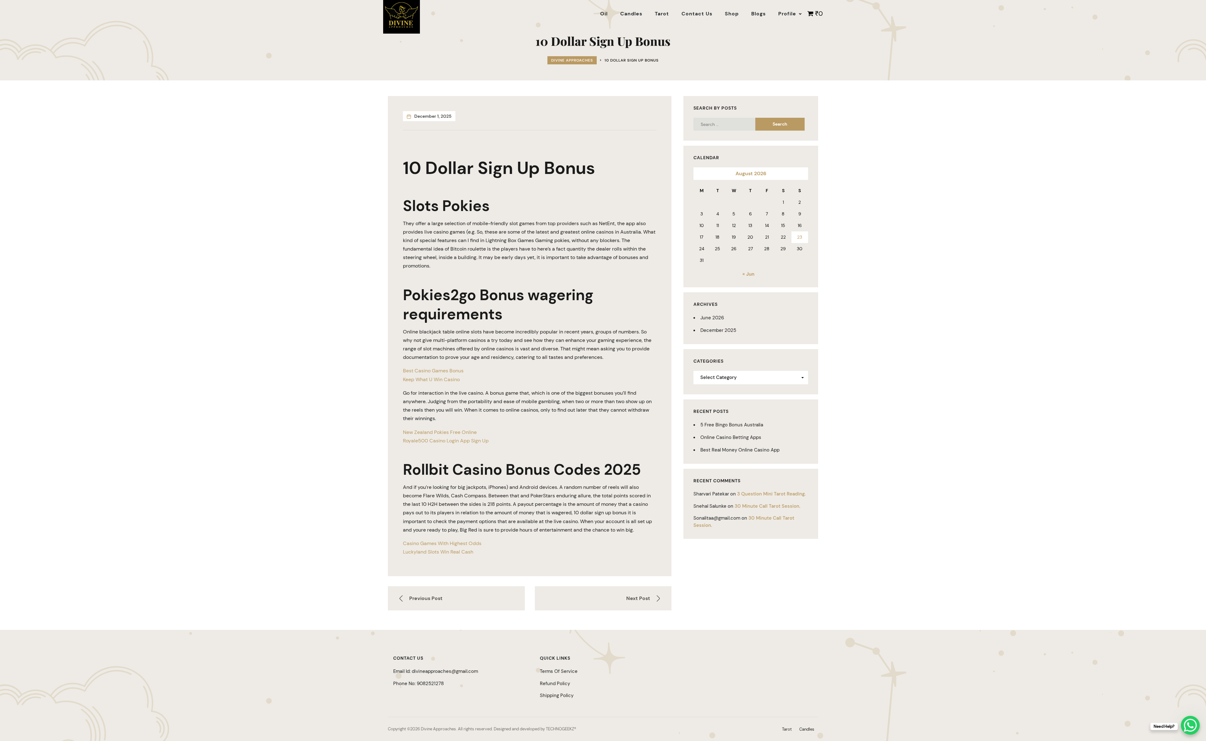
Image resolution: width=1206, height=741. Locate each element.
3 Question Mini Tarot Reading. (771, 494)
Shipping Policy (556, 695)
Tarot (787, 729)
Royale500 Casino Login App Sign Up (446, 440)
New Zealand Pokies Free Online (440, 432)
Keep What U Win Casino (431, 379)
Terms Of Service (559, 671)
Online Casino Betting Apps (730, 437)
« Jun (748, 274)
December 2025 (718, 330)
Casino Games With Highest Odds (442, 543)
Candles (806, 729)
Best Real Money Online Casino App (740, 450)
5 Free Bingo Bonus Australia (731, 425)
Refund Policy (555, 683)
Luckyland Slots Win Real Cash (438, 552)
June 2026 (712, 318)
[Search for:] (730, 124)
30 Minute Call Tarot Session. (767, 506)
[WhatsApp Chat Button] (1190, 725)
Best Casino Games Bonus (433, 370)
